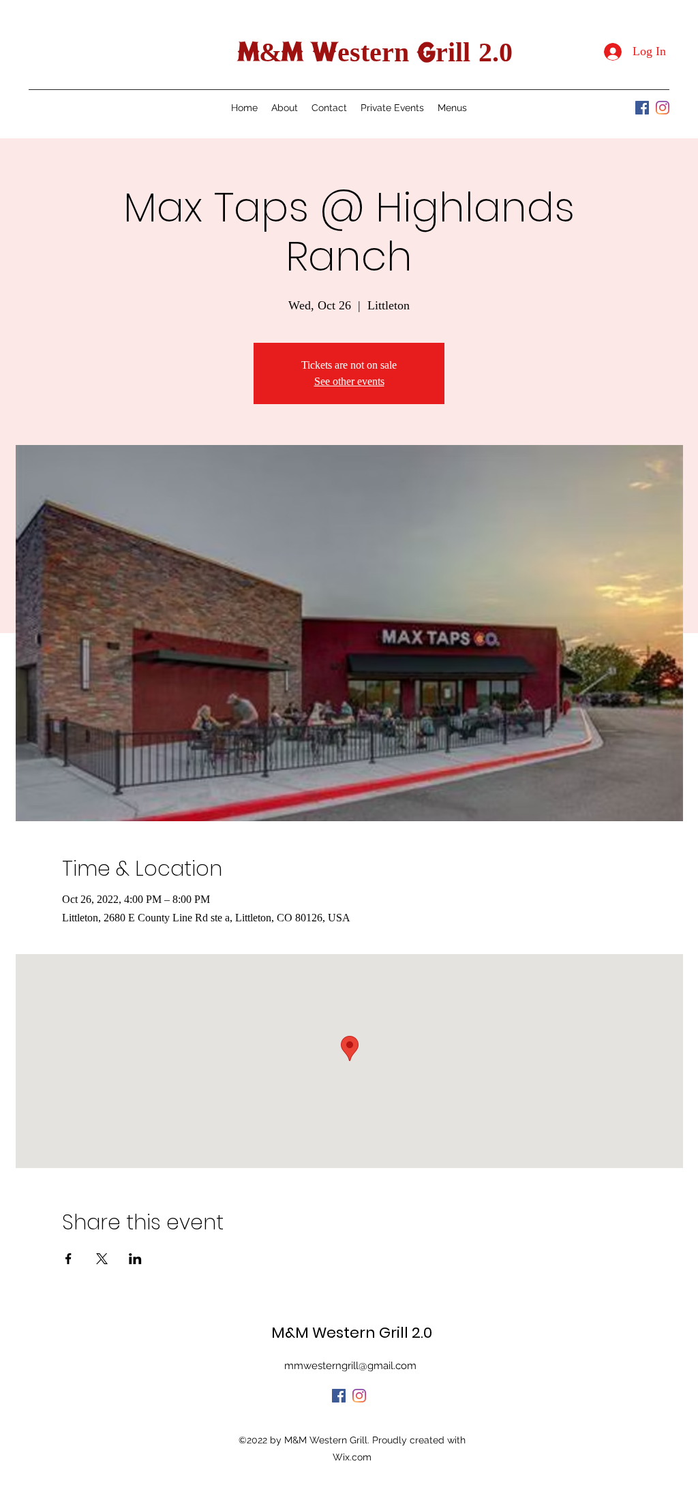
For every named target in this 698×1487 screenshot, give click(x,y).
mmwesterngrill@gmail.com (350, 1366)
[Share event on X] (101, 1258)
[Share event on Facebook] (68, 1258)
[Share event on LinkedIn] (135, 1258)
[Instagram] (662, 107)
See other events (349, 381)
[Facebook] (642, 107)
